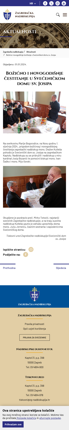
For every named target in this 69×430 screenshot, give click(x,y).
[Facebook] (45, 3)
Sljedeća (61, 267)
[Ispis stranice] (30, 249)
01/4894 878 (36, 395)
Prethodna (9, 267)
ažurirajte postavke (50, 418)
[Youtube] (64, 3)
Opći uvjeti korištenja (34, 328)
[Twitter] (51, 3)
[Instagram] (57, 3)
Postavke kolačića (26, 418)
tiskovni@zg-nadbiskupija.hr (34, 399)
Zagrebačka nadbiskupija (25, 14)
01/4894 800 (36, 367)
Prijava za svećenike (34, 337)
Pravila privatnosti (34, 323)
